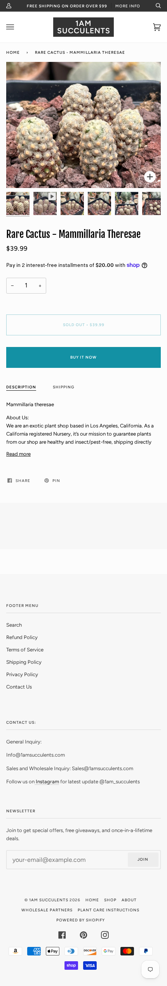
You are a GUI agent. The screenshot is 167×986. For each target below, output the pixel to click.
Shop (110, 899)
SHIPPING (64, 387)
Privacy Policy (22, 674)
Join (142, 859)
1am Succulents (48, 899)
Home (13, 52)
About (129, 899)
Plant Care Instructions (108, 910)
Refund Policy (22, 637)
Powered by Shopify (80, 920)
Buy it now (83, 357)
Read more (18, 454)
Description (21, 387)
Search (14, 625)
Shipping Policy (24, 662)
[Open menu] (18, 27)
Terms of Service (24, 650)
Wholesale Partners (47, 910)
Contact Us (19, 687)
